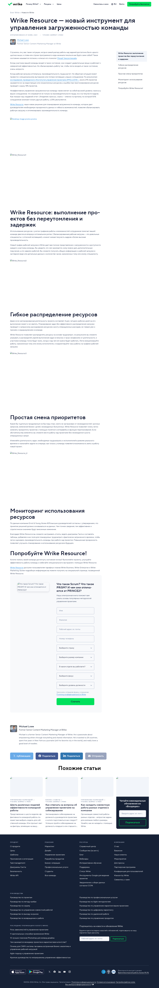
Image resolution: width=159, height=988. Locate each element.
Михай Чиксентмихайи (67, 58)
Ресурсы (47, 4)
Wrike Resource (16, 104)
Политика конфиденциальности (83, 982)
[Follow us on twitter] (49, 972)
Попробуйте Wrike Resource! (130, 88)
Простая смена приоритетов (130, 74)
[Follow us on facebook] (54, 972)
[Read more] (26, 803)
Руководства (16, 893)
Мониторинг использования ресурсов (130, 81)
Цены (59, 4)
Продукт (14, 842)
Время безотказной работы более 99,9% (133, 973)
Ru (115, 4)
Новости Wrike (28, 12)
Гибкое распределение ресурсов (128, 66)
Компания (119, 842)
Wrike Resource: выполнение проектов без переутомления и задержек (131, 56)
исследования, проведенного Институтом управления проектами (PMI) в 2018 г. (44, 80)
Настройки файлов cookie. (125, 982)
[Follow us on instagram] (69, 972)
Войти (121, 4)
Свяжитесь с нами (100, 4)
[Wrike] (15, 4)
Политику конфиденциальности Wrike (71, 694)
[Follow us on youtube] (64, 972)
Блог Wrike (15, 12)
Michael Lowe (23, 40)
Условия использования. (106, 982)
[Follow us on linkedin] (60, 972)
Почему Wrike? (32, 4)
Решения (49, 842)
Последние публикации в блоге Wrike (29, 926)
